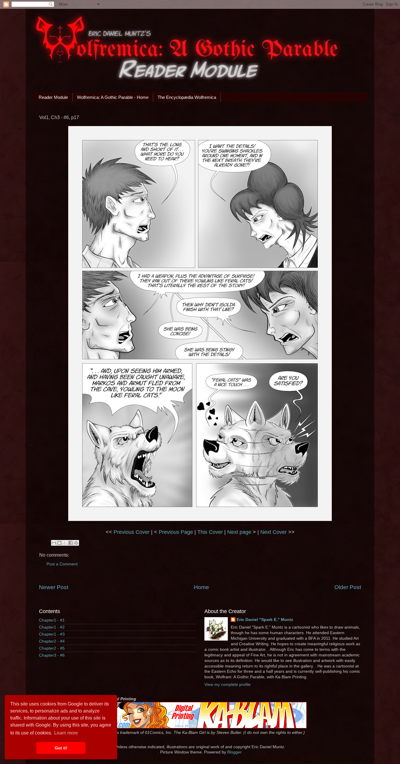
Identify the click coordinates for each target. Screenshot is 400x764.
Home (201, 587)
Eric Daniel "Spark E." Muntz (265, 619)
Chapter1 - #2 (52, 627)
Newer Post (53, 587)
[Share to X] (65, 543)
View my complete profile (227, 684)
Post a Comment (62, 564)
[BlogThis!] (59, 543)
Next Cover (273, 532)
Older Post (347, 587)
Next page (239, 532)
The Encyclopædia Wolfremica (187, 97)
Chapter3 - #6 (52, 655)
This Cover (210, 532)
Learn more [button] (66, 732)
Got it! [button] (61, 748)
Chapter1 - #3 (52, 634)
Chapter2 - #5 (52, 648)
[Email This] (54, 543)
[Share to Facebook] (70, 543)
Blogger (234, 752)
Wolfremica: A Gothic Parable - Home (112, 97)
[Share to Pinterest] (76, 543)
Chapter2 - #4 (52, 641)
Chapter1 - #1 (52, 620)
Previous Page (176, 532)
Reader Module (53, 97)
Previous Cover (132, 532)
